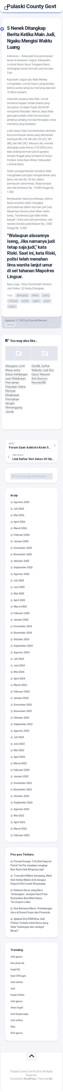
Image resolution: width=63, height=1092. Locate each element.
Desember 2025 (23, 548)
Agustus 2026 (21, 502)
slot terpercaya (19, 1014)
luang (46, 295)
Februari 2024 (22, 691)
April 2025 (19, 600)
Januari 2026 (21, 541)
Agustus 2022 (21, 809)
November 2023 (23, 711)
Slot (12, 1026)
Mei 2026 (19, 515)
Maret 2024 (20, 685)
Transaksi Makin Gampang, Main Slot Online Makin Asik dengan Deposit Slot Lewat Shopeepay (31, 879)
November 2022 (23, 789)
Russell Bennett (38, 320)
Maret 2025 (20, 606)
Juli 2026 (19, 508)
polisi (47, 301)
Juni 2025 (19, 587)
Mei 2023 (19, 750)
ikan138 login (18, 975)
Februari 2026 (22, 534)
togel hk (15, 969)
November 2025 (23, 554)
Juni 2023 (19, 743)
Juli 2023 (19, 737)
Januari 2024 (21, 698)
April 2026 (19, 521)
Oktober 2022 (21, 796)
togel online (17, 994)
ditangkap (22, 295)
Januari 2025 (21, 619)
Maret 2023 (20, 763)
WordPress (30, 1078)
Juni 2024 (19, 665)
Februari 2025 (22, 613)
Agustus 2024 (21, 652)
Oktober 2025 (21, 561)
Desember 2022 (23, 783)
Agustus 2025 (21, 574)
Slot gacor (16, 1033)
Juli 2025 (19, 580)
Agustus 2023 (21, 730)
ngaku (36, 301)
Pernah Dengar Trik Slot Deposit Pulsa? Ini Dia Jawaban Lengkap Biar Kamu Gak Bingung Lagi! (30, 865)
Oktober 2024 (21, 639)
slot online (16, 982)
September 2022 (23, 802)
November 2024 (23, 632)
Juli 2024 (19, 658)
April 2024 (19, 678)
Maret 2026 (20, 528)
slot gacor (16, 956)
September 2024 (23, 645)
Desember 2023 (23, 704)
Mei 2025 (19, 593)
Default (10, 324)
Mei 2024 (19, 672)
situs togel (16, 1007)
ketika (35, 295)
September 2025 (23, 567)
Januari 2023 (21, 776)
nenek (25, 301)
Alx (50, 1078)
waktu (12, 306)
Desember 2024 (23, 626)
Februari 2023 (22, 770)
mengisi (13, 301)
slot (12, 988)
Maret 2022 (20, 828)
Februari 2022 (22, 835)
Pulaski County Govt (31, 6)
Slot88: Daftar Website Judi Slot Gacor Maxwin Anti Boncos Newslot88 (42, 374)
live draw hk (17, 963)
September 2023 (23, 724)
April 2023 (19, 757)
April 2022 (19, 822)
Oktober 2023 (21, 717)
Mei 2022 (19, 815)
